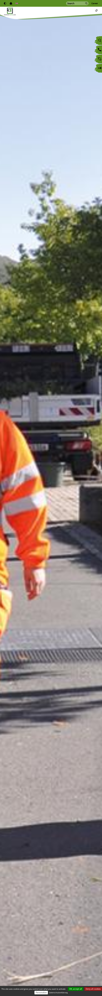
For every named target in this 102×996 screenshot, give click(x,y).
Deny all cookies (93, 989)
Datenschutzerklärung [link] (58, 992)
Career (94, 3)
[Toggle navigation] (96, 11)
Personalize (41, 992)
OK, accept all (75, 989)
